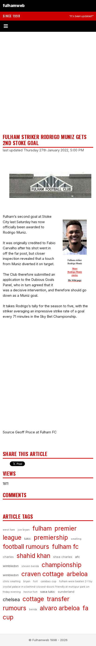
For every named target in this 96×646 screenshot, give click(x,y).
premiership (51, 537)
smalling (76, 538)
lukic (27, 538)
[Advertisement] (48, 83)
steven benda (30, 566)
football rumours (26, 546)
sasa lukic (47, 591)
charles (8, 557)
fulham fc (65, 546)
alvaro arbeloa (60, 608)
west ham (9, 529)
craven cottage (42, 574)
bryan (26, 581)
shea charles (62, 557)
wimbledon (11, 575)
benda (33, 609)
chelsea (11, 599)
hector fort (31, 591)
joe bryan (24, 529)
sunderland (66, 591)
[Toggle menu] (48, 26)
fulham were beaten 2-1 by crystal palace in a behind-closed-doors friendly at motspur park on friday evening (47, 586)
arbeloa (77, 574)
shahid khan (33, 555)
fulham (42, 528)
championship (62, 564)
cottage (33, 599)
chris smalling (12, 581)
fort (35, 581)
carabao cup (48, 581)
